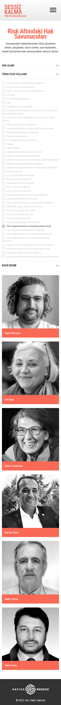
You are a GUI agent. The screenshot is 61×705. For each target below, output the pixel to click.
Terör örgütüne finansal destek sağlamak (25, 230)
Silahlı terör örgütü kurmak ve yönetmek (24, 206)
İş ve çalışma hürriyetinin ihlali (20, 175)
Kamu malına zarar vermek (18, 191)
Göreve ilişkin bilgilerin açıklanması (22, 132)
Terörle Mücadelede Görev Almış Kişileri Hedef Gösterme (26, 239)
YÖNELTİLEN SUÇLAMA (14, 74)
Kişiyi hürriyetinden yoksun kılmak (21, 198)
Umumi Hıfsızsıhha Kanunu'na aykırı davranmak (28, 249)
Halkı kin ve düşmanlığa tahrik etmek (23, 156)
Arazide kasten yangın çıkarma (20, 87)
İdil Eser (9, 399)
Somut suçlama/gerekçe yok (19, 214)
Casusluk (10, 95)
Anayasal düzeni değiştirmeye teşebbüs (25, 83)
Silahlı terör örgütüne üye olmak (20, 210)
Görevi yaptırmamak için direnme (21, 140)
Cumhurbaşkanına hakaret (18, 99)
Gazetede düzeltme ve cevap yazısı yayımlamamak (30, 128)
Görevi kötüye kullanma (17, 136)
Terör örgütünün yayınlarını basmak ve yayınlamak (29, 234)
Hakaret (10, 144)
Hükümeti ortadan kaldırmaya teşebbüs (24, 163)
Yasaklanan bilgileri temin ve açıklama (23, 252)
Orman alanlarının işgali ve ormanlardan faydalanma (30, 202)
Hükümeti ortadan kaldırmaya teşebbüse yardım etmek (31, 167)
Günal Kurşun (12, 333)
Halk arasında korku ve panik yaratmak (24, 152)
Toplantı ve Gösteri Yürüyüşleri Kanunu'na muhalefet (30, 245)
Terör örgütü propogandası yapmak (23, 222)
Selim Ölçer (11, 598)
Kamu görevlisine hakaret (18, 187)
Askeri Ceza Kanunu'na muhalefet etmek (25, 91)
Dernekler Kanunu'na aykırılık (19, 106)
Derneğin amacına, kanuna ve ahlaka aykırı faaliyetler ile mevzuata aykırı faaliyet (29, 112)
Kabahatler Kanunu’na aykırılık (20, 183)
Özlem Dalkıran (14, 466)
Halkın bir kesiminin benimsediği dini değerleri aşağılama (32, 160)
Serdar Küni (11, 532)
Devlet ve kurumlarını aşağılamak (21, 124)
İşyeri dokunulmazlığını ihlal (19, 179)
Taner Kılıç (11, 665)
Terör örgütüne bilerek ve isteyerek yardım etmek (28, 226)
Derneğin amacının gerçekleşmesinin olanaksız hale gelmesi (28, 119)
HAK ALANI (8, 65)
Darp (8, 102)
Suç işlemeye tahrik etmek (18, 218)
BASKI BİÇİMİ (9, 265)
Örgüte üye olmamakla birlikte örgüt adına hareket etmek (32, 256)
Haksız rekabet (13, 148)
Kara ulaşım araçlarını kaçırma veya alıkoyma (26, 195)
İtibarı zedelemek (14, 171)
